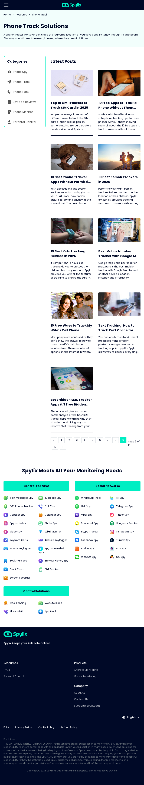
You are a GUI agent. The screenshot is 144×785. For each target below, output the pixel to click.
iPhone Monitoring (85, 676)
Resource (21, 14)
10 (55, 447)
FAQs (7, 670)
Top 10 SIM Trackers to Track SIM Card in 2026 (69, 105)
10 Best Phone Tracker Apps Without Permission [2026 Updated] (71, 179)
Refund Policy (69, 727)
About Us (79, 692)
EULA (6, 727)
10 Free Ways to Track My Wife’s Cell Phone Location (71, 328)
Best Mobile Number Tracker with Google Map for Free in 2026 (119, 253)
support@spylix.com (87, 705)
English (131, 717)
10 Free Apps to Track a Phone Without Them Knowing (117, 105)
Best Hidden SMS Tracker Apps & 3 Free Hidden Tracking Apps (71, 402)
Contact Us (81, 699)
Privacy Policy (23, 727)
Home (7, 14)
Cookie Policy (46, 727)
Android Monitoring (86, 670)
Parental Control (14, 676)
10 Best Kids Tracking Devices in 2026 (68, 253)
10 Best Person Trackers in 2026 (118, 179)
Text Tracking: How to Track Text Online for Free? (116, 328)
